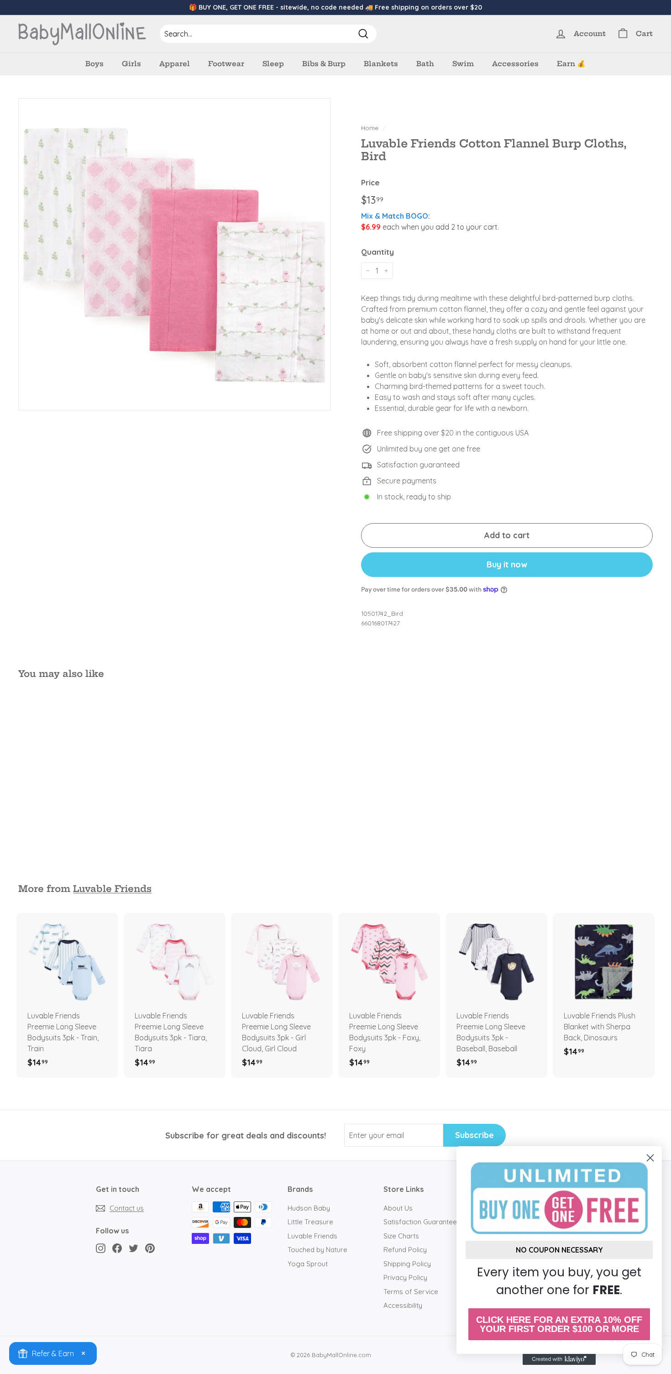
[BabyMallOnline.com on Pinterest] (150, 1248)
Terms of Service (410, 1291)
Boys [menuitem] (94, 63)
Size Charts (401, 1236)
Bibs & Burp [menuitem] (324, 63)
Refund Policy (405, 1249)
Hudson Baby (309, 1208)
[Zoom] (174, 254)
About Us (398, 1208)
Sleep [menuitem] (273, 63)
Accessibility (402, 1305)
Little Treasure (310, 1221)
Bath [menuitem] (425, 63)
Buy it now (507, 564)
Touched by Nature (317, 1249)
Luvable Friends (112, 888)
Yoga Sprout (308, 1263)
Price (370, 182)
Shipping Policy (407, 1263)
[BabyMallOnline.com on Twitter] (133, 1248)
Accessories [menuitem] (515, 63)
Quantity (377, 252)
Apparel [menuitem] (174, 63)
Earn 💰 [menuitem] (571, 63)
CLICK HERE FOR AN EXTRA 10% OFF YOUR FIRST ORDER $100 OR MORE (559, 1324)
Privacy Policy (405, 1277)
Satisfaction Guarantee (420, 1221)
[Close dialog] (650, 1158)
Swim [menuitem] (463, 63)
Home (369, 127)
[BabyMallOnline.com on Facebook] (117, 1248)
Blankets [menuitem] (381, 63)
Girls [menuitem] (131, 63)
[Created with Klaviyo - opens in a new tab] (559, 1359)
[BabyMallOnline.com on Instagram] (100, 1248)
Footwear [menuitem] (226, 63)
